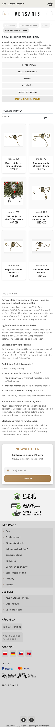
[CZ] (20, 653)
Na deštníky (27, 85)
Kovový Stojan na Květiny (17, 598)
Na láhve (27, 79)
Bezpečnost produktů (16, 573)
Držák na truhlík (13, 604)
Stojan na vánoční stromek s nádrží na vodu (41, 219)
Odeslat (27, 478)
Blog (4, 3)
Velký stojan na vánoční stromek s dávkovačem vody (14, 219)
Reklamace (11, 561)
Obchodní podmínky (15, 543)
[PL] (5, 653)
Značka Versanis (16, 3)
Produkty (10, 578)
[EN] (28, 653)
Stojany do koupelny (27, 92)
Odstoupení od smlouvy (17, 567)
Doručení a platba (14, 555)
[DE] (13, 653)
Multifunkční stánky (27, 72)
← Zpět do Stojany (27, 65)
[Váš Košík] (49, 3)
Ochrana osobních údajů (17, 549)
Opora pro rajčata (14, 609)
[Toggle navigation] (50, 14)
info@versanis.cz (12, 626)
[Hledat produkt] (5, 14)
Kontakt (9, 584)
